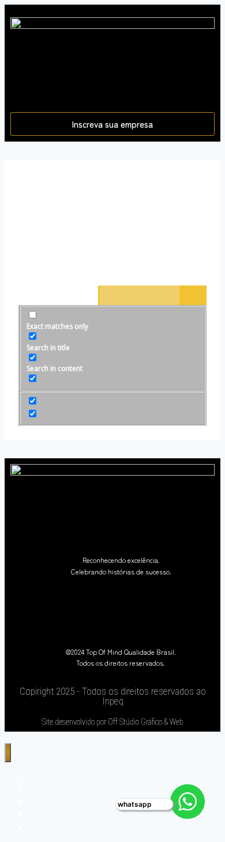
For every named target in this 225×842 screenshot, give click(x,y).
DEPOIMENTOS (58, 827)
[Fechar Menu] (8, 752)
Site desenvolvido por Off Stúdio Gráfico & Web (112, 721)
